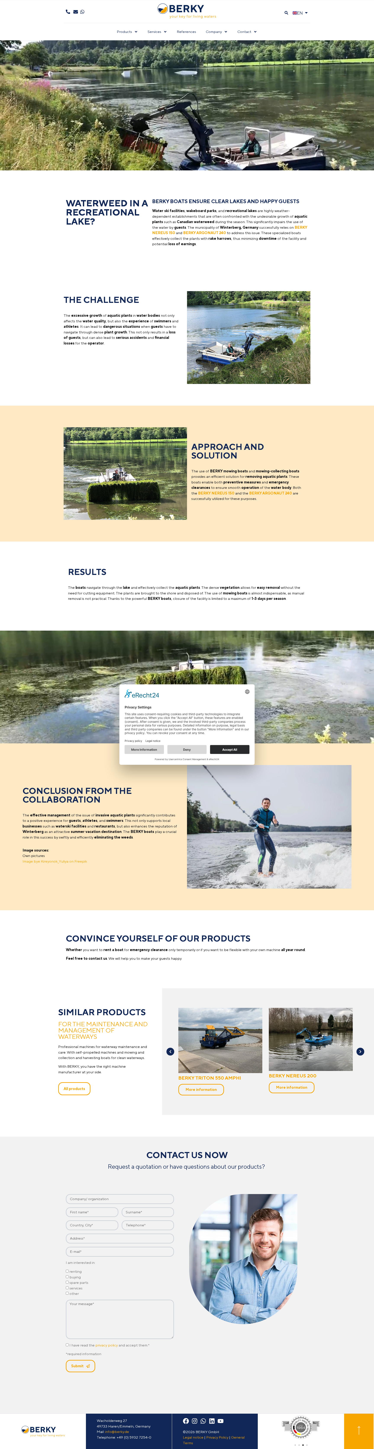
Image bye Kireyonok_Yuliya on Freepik (55, 861)
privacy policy (106, 1345)
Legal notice (193, 1437)
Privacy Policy (217, 1437)
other (74, 1294)
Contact (244, 31)
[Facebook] (186, 1421)
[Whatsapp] (203, 1421)
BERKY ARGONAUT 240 (296, 1076)
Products (124, 31)
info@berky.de (117, 1431)
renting (75, 1272)
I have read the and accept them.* (109, 1345)
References (186, 31)
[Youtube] (221, 1421)
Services (154, 31)
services (75, 1288)
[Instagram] (195, 1421)
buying (75, 1277)
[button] (286, 13)
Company (214, 31)
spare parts (78, 1283)
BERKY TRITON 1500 (202, 1076)
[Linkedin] (212, 1421)
